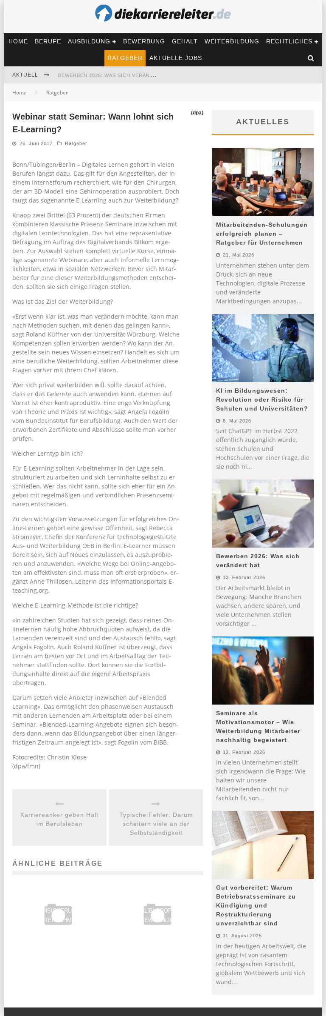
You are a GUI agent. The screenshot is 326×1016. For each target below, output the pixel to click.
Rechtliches (289, 41)
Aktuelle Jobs (175, 57)
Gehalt (185, 41)
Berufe (48, 41)
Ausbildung (89, 41)
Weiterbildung (232, 41)
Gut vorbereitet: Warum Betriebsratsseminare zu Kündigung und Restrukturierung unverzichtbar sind (256, 905)
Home (18, 41)
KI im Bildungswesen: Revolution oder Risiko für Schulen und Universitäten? (262, 399)
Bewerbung (144, 41)
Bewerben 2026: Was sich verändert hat (117, 75)
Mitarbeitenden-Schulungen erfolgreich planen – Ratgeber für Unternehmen (262, 233)
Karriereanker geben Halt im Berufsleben (59, 819)
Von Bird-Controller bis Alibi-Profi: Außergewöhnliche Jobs (157, 910)
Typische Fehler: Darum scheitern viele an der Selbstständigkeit (156, 823)
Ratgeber (125, 57)
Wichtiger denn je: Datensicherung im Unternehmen (58, 910)
